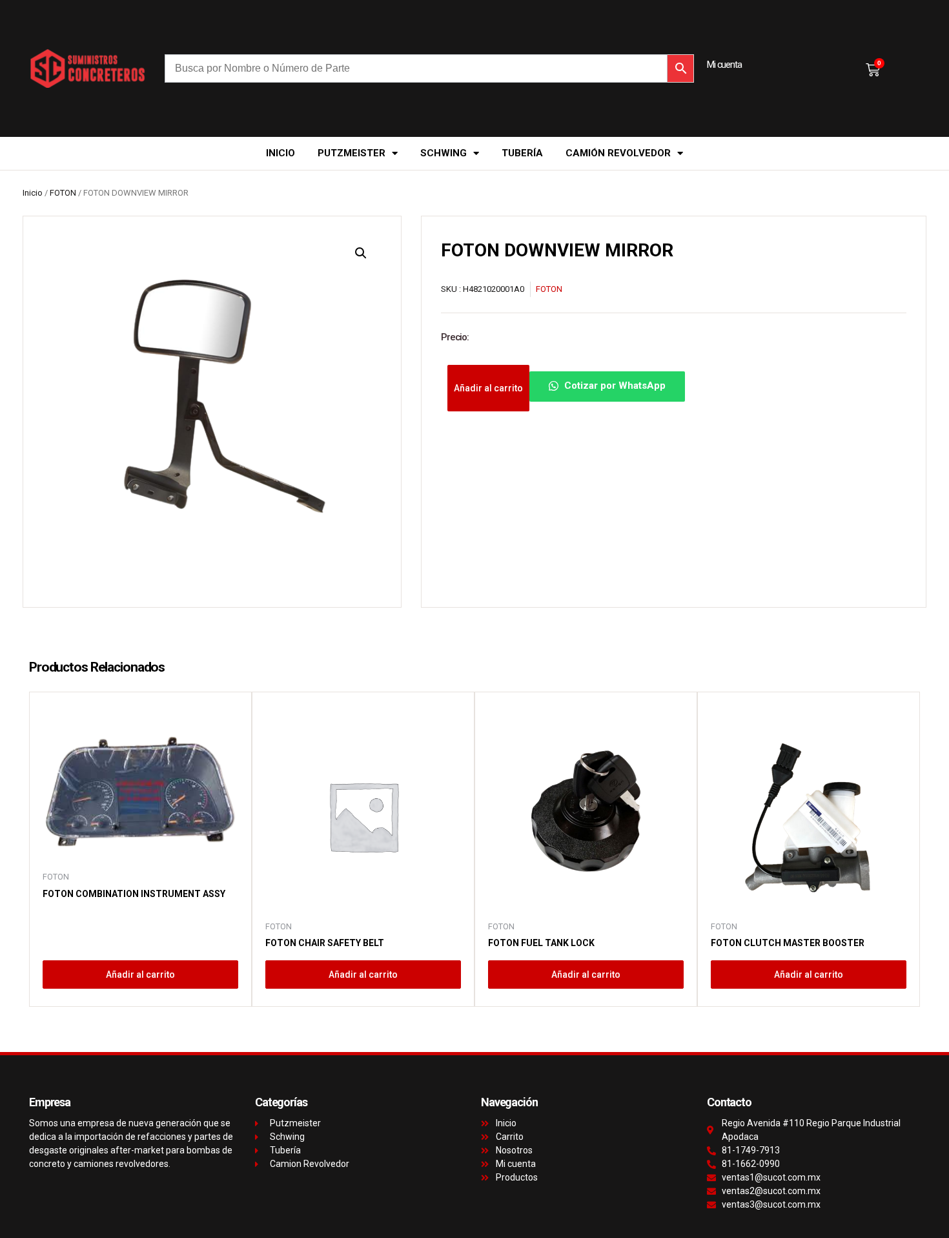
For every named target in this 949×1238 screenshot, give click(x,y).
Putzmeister (351, 153)
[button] (360, 253)
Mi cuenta (724, 64)
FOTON (63, 193)
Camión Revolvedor (618, 153)
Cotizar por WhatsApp (614, 385)
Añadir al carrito (488, 388)
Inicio (280, 153)
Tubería (522, 153)
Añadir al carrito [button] (140, 974)
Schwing (443, 153)
